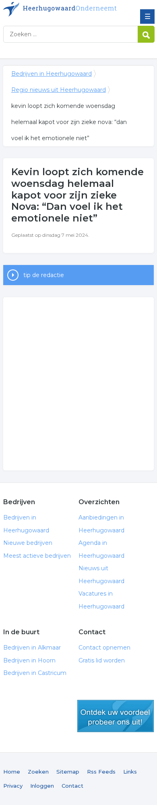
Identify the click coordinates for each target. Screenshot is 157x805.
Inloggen (42, 785)
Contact (72, 785)
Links (130, 771)
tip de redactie (43, 275)
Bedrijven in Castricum (34, 673)
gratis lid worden (115, 716)
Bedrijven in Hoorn (29, 660)
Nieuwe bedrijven (27, 542)
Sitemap (67, 771)
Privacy (13, 785)
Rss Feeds (101, 771)
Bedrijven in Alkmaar (32, 647)
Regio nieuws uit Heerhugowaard (58, 89)
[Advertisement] (78, 383)
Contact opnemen (104, 647)
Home (11, 771)
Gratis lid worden (101, 660)
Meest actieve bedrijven (37, 555)
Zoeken (38, 771)
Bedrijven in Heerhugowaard (61, 9)
